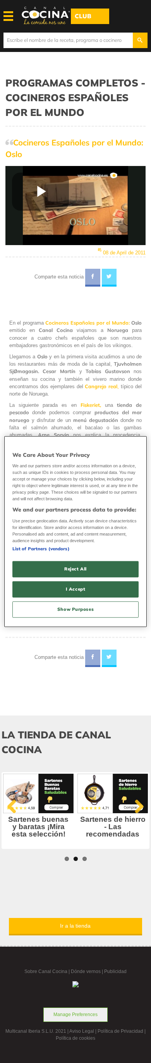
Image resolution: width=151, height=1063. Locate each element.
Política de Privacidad (120, 1031)
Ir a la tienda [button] (75, 926)
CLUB (83, 16)
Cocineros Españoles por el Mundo (86, 323)
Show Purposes (75, 609)
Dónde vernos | (87, 971)
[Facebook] (92, 278)
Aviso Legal (81, 1031)
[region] (76, 531)
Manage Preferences (75, 1014)
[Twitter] (109, 278)
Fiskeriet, (91, 405)
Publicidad (115, 971)
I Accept (76, 589)
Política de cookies (75, 1038)
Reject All (75, 569)
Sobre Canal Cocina (45, 971)
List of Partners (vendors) (41, 548)
